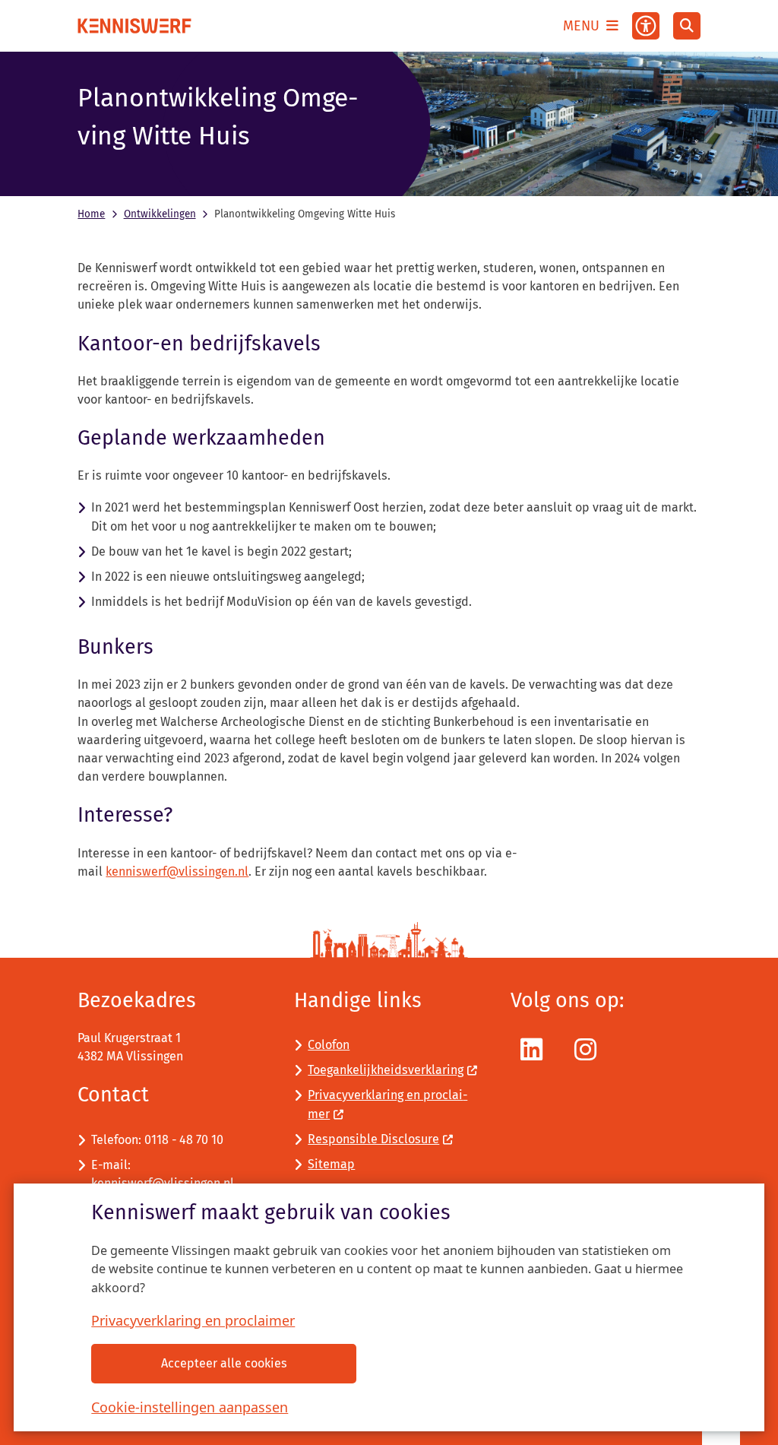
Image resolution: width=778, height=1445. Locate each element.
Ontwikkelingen (160, 214)
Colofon (328, 1045)
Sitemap (331, 1164)
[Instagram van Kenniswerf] (585, 1049)
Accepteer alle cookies (224, 1363)
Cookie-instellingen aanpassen (189, 1407)
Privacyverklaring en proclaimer (193, 1320)
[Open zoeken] (687, 26)
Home (91, 214)
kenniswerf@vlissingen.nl (177, 871)
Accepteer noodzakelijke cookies (525, 1363)
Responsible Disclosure (373, 1139)
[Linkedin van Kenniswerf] (531, 1049)
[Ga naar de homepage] (134, 25)
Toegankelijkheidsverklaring (385, 1070)
